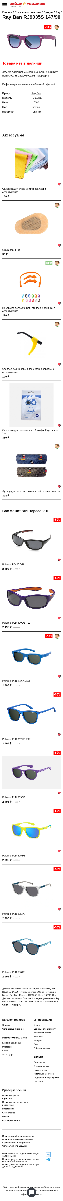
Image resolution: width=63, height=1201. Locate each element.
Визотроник (39, 1062)
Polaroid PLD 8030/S (13, 797)
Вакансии (38, 1036)
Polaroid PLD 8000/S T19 (16, 622)
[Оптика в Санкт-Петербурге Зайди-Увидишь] (27, 4)
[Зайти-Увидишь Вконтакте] (47, 1154)
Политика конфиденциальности (18, 1136)
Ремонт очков (40, 1070)
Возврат (38, 1040)
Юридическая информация (16, 1142)
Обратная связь (42, 1048)
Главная (7, 12)
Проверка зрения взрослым (11, 1096)
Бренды (48, 12)
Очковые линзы (41, 1066)
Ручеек (5, 1116)
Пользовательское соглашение (17, 1139)
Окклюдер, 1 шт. (11, 250)
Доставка (38, 1081)
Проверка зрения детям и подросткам (15, 1103)
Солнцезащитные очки (28, 12)
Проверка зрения (14, 1090)
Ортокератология (11, 1120)
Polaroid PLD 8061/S (13, 972)
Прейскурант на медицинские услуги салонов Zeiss (20, 1154)
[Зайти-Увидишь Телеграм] (47, 1159)
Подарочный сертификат (46, 1077)
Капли (5, 1050)
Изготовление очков (44, 1074)
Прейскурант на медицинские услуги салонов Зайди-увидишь (20, 1160)
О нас (37, 1025)
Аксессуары (13, 135)
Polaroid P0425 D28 (13, 564)
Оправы (6, 1025)
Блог (36, 1044)
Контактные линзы (11, 1043)
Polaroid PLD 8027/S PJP (16, 739)
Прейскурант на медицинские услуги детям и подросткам (20, 1165)
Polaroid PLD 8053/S (13, 855)
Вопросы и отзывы (43, 1032)
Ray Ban (36, 93)
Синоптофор (8, 1112)
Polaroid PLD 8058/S (13, 914)
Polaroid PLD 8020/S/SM (16, 681)
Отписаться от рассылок (14, 1146)
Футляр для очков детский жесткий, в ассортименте (31, 491)
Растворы (7, 1047)
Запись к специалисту (45, 1029)
